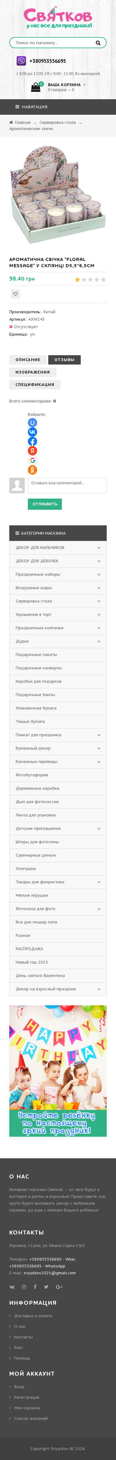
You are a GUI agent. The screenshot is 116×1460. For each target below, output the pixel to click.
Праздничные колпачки (39, 627)
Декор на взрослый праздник (46, 989)
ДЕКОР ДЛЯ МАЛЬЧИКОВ (40, 547)
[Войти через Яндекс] (32, 450)
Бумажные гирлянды (37, 761)
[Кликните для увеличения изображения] (58, 195)
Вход (19, 1386)
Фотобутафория (32, 775)
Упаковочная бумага (36, 708)
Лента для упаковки (36, 815)
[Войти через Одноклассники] (32, 470)
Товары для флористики (40, 882)
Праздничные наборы (38, 574)
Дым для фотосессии (37, 801)
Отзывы (64, 359)
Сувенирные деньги (36, 855)
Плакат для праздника (38, 734)
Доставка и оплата (33, 1315)
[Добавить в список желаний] (15, 294)
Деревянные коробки (37, 788)
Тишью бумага (30, 721)
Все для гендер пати (36, 922)
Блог (18, 1347)
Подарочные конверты (39, 668)
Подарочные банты (35, 694)
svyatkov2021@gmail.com (50, 1273)
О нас (20, 1326)
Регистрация (26, 1397)
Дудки (22, 641)
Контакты (23, 1337)
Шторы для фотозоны (37, 841)
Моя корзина (27, 1408)
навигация (34, 106)
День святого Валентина (40, 975)
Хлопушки (26, 868)
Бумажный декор (33, 748)
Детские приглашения (38, 828)
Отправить (44, 504)
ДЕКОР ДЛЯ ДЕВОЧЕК (37, 561)
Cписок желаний (31, 1418)
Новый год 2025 (32, 962)
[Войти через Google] (33, 460)
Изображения (32, 372)
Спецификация (34, 384)
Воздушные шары (34, 587)
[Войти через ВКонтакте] (32, 432)
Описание (28, 359)
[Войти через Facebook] (32, 441)
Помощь (22, 1358)
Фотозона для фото (35, 908)
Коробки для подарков (39, 681)
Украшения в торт (33, 614)
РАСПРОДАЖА (29, 948)
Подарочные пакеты (36, 654)
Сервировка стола (34, 601)
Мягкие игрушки (32, 895)
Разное (23, 935)
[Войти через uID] (32, 422)
